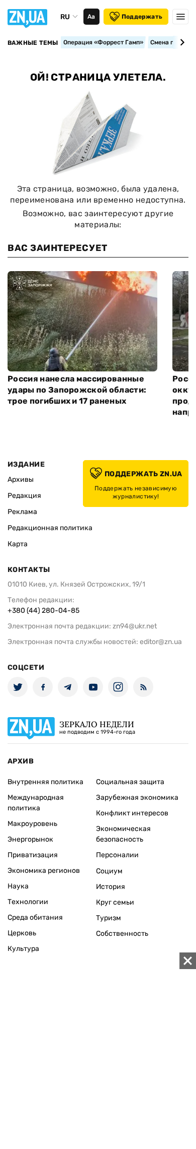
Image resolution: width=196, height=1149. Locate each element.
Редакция (24, 495)
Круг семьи (115, 902)
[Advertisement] (98, 1050)
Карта (18, 544)
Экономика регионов (44, 870)
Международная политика (36, 802)
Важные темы (33, 42)
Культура (23, 948)
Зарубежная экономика (137, 797)
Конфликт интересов (132, 813)
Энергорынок (30, 839)
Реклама (22, 511)
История (110, 886)
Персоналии (117, 855)
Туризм (108, 918)
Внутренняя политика (45, 782)
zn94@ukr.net (135, 626)
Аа (91, 16)
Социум (109, 871)
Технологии (28, 902)
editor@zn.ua (161, 641)
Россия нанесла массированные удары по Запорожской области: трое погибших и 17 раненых (77, 390)
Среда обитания (35, 917)
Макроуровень (32, 823)
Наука (18, 886)
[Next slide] (180, 42)
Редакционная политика (50, 528)
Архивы (21, 479)
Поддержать (142, 16)
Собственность (122, 933)
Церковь (22, 933)
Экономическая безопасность (123, 834)
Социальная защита (130, 782)
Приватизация (33, 855)
